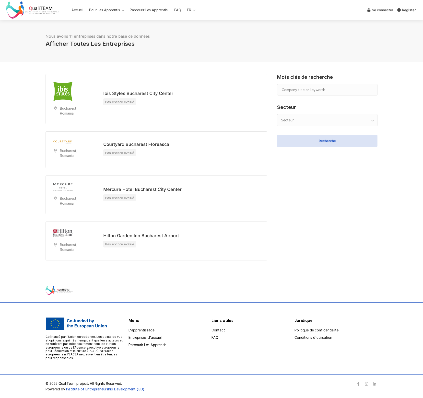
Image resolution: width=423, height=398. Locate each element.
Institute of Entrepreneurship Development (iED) (105, 389)
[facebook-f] (358, 384)
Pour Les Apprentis (104, 10)
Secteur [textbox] (287, 120)
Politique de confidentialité (316, 330)
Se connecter (382, 10)
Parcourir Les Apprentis (149, 10)
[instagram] (366, 384)
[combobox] (327, 120)
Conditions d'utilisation (313, 337)
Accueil (77, 10)
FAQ (177, 10)
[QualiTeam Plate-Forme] (32, 15)
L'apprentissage (141, 330)
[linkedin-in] (374, 384)
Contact (218, 330)
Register (408, 10)
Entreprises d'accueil (145, 337)
